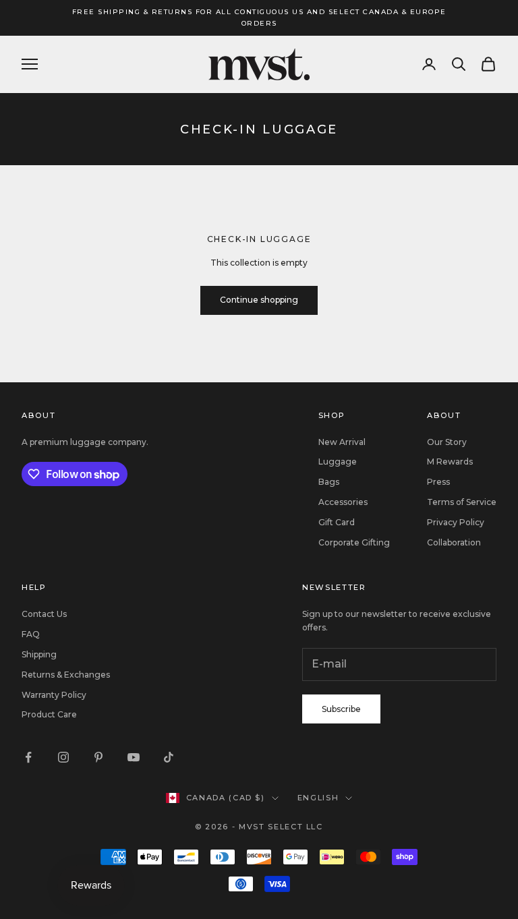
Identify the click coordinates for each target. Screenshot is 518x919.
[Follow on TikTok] (168, 757)
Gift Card (336, 522)
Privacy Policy (455, 522)
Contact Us (44, 614)
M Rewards (450, 461)
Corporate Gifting (354, 542)
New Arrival (342, 442)
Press (438, 482)
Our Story (447, 442)
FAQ (31, 634)
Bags (328, 482)
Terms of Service (461, 502)
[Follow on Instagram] (63, 757)
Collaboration (454, 542)
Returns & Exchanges (66, 675)
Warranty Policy (54, 695)
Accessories (343, 502)
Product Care (49, 714)
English (318, 797)
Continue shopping (259, 300)
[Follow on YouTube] (133, 757)
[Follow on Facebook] (28, 757)
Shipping (39, 654)
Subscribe (341, 709)
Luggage (337, 461)
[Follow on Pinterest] (98, 757)
